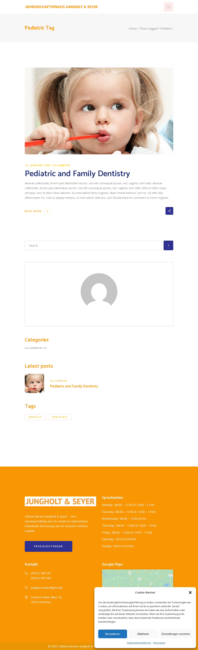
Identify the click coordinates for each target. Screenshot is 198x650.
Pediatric (60, 417)
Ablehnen (143, 634)
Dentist (35, 417)
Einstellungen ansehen (176, 634)
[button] (190, 592)
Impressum (159, 642)
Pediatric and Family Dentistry (77, 174)
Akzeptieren (112, 634)
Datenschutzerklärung (139, 642)
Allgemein (61, 165)
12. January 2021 (38, 165)
